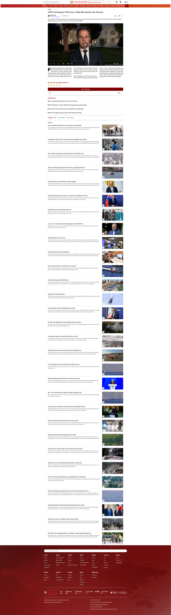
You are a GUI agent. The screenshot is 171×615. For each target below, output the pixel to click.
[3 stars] (54, 85)
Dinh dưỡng (58, 577)
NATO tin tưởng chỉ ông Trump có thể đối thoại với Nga (65, 113)
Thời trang (82, 582)
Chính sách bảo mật (78, 592)
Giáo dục (118, 555)
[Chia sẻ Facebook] (119, 16)
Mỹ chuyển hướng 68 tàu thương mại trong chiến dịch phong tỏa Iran (68, 491)
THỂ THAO (107, 5)
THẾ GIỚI (66, 5)
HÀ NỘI (60, 5)
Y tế (57, 575)
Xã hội (45, 562)
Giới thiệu (61, 592)
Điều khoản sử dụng (69, 592)
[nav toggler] (127, 5)
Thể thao (70, 572)
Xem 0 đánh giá (85, 89)
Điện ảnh (82, 579)
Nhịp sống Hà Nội (60, 557)
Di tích (45, 579)
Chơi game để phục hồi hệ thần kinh (58, 252)
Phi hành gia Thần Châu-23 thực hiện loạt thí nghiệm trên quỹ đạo (67, 139)
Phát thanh (94, 577)
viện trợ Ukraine (61, 117)
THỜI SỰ (55, 5)
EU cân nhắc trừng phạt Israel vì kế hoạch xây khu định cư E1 (66, 153)
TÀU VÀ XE (82, 5)
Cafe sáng (82, 560)
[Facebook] (116, 2)
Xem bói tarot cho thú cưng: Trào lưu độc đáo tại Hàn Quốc (65, 449)
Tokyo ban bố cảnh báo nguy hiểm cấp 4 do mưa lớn (63, 420)
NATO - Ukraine (70, 117)
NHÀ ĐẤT (77, 5)
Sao (81, 577)
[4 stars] (57, 85)
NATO (118, 75)
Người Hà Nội (59, 560)
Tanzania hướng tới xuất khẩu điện (58, 280)
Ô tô (105, 557)
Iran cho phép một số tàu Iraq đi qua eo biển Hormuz (63, 364)
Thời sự (46, 555)
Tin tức (49, 9)
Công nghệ (46, 567)
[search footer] (45, 550)
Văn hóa (46, 572)
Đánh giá (106, 567)
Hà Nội (45, 557)
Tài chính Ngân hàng (84, 562)
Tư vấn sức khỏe (59, 579)
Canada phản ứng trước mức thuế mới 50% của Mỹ (63, 336)
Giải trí (81, 572)
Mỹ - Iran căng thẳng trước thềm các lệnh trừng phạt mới (65, 392)
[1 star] (49, 85)
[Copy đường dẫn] (122, 16)
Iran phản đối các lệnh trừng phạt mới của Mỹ (61, 308)
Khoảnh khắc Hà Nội (60, 562)
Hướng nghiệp (119, 562)
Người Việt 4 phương (72, 565)
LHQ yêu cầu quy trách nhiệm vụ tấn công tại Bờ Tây (63, 519)
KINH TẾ (71, 5)
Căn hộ (93, 562)
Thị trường (106, 565)
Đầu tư (93, 560)
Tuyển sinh (118, 560)
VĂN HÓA (95, 5)
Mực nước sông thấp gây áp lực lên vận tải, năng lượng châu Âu (66, 167)
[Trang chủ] (51, 6)
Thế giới (70, 555)
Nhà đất (94, 555)
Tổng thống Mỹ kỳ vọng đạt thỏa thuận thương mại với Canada (66, 505)
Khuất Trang (53, 15)
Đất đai (93, 565)
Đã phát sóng (95, 572)
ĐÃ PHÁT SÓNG (119, 5)
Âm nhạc (82, 584)
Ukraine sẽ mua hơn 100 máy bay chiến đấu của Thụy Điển (66, 109)
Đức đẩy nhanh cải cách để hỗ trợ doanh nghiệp (62, 181)
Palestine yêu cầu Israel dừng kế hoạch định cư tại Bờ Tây (65, 463)
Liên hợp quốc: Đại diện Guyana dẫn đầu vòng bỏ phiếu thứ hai (66, 406)
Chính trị (46, 560)
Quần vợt (70, 577)
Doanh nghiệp (83, 565)
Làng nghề (46, 577)
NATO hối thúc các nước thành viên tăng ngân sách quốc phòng (68, 105)
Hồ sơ (69, 562)
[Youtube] (120, 2)
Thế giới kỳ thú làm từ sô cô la (56, 238)
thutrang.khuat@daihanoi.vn (55, 16)
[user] (126, 2)
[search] (44, 2)
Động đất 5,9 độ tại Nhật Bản (56, 294)
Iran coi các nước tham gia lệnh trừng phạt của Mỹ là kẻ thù (65, 224)
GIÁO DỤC (89, 5)
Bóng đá (70, 575)
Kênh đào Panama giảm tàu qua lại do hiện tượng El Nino (64, 350)
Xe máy (105, 562)
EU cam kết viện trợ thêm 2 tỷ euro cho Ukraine (63, 101)
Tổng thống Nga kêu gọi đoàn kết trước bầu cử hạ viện (64, 378)
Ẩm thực (58, 565)
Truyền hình (94, 575)
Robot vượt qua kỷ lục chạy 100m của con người (62, 266)
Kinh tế (81, 555)
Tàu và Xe (106, 555)
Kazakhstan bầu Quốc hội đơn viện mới (59, 210)
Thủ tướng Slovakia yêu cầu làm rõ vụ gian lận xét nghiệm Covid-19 (68, 196)
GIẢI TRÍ (113, 5)
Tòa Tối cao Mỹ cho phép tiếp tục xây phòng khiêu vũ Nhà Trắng (67, 477)
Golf (69, 579)
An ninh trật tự (47, 565)
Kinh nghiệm (94, 567)
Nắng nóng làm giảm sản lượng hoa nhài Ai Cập (62, 435)
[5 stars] (60, 85)
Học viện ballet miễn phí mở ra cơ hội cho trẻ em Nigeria (64, 125)
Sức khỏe (58, 572)
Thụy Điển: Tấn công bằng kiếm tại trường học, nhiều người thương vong (69, 533)
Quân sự (70, 560)
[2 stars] (52, 85)
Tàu (104, 560)
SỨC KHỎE (100, 5)
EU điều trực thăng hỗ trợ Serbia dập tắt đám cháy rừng (64, 322)
